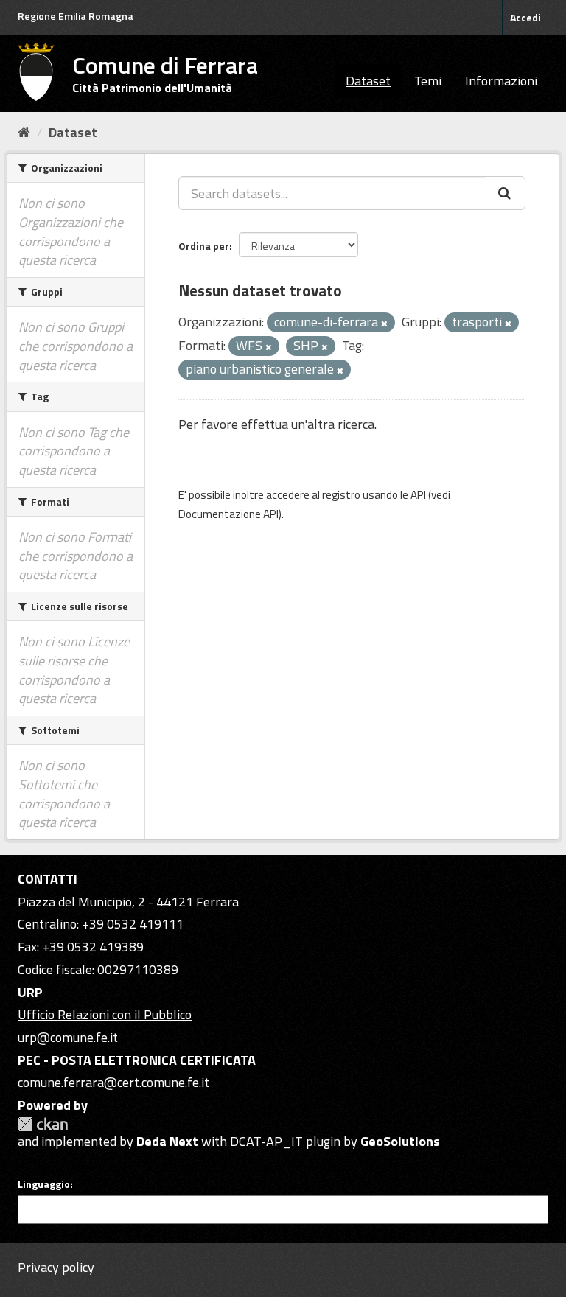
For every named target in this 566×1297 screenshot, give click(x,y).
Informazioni (501, 81)
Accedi (525, 17)
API (418, 494)
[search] (505, 193)
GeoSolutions (400, 1141)
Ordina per (203, 246)
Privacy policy (56, 1267)
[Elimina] (384, 323)
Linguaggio (44, 1184)
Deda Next (167, 1141)
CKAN (43, 1124)
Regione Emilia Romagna (75, 16)
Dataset (368, 81)
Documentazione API (228, 514)
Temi (427, 81)
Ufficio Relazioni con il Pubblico (105, 1014)
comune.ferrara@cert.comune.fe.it (113, 1082)
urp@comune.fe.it (68, 1037)
